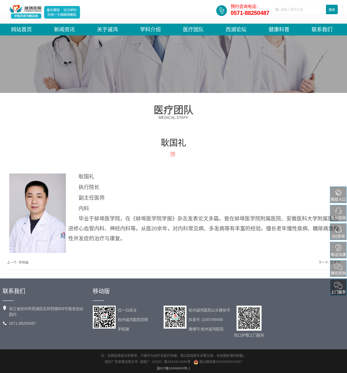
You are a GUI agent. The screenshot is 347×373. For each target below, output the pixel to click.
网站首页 (21, 29)
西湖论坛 (236, 29)
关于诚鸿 (107, 29)
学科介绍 (150, 29)
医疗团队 (193, 29)
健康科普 (279, 29)
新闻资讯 (64, 29)
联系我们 (322, 29)
